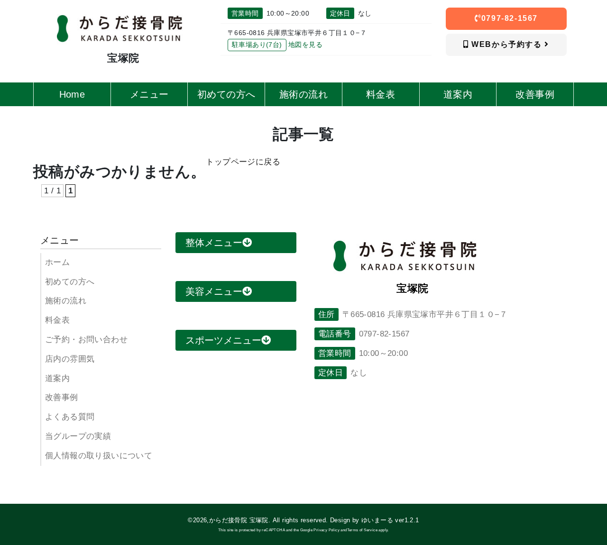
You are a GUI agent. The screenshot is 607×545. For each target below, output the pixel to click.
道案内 (57, 378)
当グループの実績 (78, 436)
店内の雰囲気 (69, 358)
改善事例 (61, 397)
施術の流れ (65, 300)
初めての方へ (69, 281)
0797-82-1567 (509, 18)
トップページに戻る (243, 161)
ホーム (57, 262)
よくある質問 (69, 416)
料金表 (57, 320)
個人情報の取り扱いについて (98, 455)
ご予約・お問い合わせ (86, 339)
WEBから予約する (507, 44)
